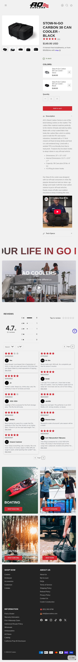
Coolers (7, 574)
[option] (20, 30)
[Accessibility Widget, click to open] (74, 331)
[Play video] (39, 288)
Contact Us (44, 598)
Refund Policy (45, 591)
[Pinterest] (60, 620)
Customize (8, 585)
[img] (50, 39)
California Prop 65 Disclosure (15, 641)
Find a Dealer (9, 614)
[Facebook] (41, 620)
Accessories (8, 581)
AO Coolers (12, 652)
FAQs (42, 581)
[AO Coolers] (39, 5)
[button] (29, 317)
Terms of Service (46, 585)
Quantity (46, 94)
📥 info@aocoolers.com (48, 613)
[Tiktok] (55, 620)
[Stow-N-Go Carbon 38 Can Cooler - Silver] (47, 72)
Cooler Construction (47, 602)
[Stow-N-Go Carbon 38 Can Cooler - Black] (47, 85)
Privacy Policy (45, 595)
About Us (43, 574)
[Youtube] (46, 620)
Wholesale (8, 627)
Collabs (7, 588)
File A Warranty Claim (12, 620)
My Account (44, 578)
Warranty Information (11, 617)
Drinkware (8, 578)
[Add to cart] (69, 72)
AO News (7, 634)
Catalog (7, 637)
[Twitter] (65, 620)
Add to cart (57, 108)
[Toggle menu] (6, 5)
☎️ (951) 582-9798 (47, 609)
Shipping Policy (45, 588)
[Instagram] (51, 620)
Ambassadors (9, 631)
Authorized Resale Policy (13, 624)
